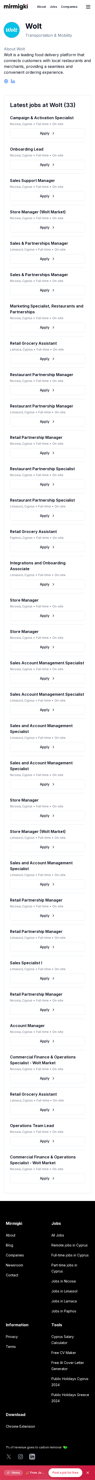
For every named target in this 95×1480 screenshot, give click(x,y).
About (41, 7)
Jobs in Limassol (64, 1291)
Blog (9, 1245)
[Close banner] (87, 1472)
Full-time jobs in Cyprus (70, 1255)
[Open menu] (88, 7)
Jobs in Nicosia (63, 1281)
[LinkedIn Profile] (13, 81)
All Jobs (57, 1235)
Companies (69, 7)
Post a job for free (65, 1472)
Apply (44, 133)
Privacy (12, 1337)
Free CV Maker (63, 1353)
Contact (12, 1275)
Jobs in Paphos (63, 1311)
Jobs (53, 7)
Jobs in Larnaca (64, 1301)
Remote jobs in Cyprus (69, 1245)
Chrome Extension (20, 1426)
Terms (11, 1347)
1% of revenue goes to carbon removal (33, 1447)
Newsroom (14, 1265)
